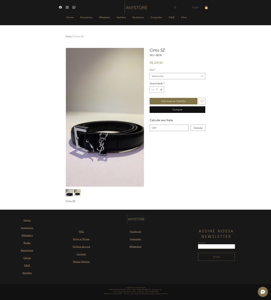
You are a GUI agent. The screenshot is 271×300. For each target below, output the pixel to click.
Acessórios (27, 227)
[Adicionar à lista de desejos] (202, 101)
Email (201, 243)
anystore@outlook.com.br (127, 292)
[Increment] (161, 90)
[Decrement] (152, 90)
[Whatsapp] (74, 7)
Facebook (135, 231)
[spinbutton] (156, 90)
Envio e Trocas (81, 239)
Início (69, 36)
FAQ (81, 231)
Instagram (135, 239)
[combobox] (177, 76)
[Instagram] (67, 7)
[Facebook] (60, 7)
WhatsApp (135, 246)
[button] (206, 7)
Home (27, 220)
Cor (152, 69)
